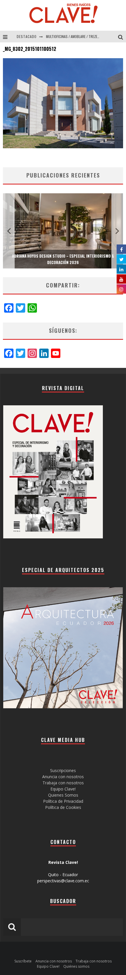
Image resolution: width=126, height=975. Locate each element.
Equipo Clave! (63, 789)
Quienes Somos (63, 795)
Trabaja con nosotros (63, 782)
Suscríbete (23, 961)
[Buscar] (122, 36)
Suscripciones (63, 770)
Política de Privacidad (63, 801)
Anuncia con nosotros (63, 776)
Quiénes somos (76, 966)
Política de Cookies (63, 807)
